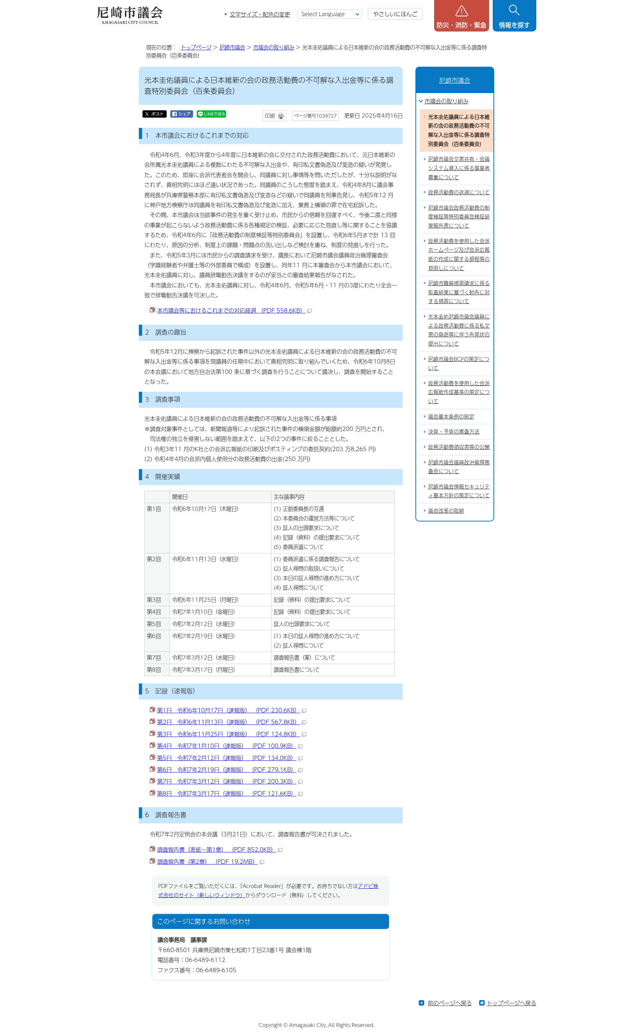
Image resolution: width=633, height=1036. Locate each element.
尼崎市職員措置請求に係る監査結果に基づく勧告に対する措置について (459, 292)
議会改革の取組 (446, 511)
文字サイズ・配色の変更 (260, 14)
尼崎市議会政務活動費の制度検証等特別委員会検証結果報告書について (459, 216)
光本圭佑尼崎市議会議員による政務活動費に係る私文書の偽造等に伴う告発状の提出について (459, 330)
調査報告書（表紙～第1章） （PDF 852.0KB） (216, 849)
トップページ (196, 47)
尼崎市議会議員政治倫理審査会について (459, 466)
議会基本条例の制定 (451, 416)
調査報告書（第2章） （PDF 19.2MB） (207, 861)
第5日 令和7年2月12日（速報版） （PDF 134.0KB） (226, 757)
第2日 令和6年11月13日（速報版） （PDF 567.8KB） (228, 722)
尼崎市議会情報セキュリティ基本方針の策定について (459, 491)
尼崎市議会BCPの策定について (458, 363)
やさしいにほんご (395, 14)
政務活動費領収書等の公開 (459, 447)
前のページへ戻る (450, 1003)
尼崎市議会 (232, 47)
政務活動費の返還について (459, 192)
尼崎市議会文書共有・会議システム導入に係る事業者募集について (459, 168)
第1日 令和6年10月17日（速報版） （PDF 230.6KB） (228, 710)
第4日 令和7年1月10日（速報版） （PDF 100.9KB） (226, 745)
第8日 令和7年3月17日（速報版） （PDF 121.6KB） (226, 793)
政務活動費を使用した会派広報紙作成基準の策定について (459, 392)
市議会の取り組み (273, 47)
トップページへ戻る (511, 1003)
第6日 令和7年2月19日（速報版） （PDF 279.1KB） (226, 769)
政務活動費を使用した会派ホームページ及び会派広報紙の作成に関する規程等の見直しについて (459, 254)
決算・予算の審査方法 (454, 431)
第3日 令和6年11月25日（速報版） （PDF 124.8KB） (228, 734)
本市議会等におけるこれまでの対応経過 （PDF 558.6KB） (231, 310)
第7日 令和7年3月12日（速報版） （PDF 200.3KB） (226, 781)
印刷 (270, 115)
